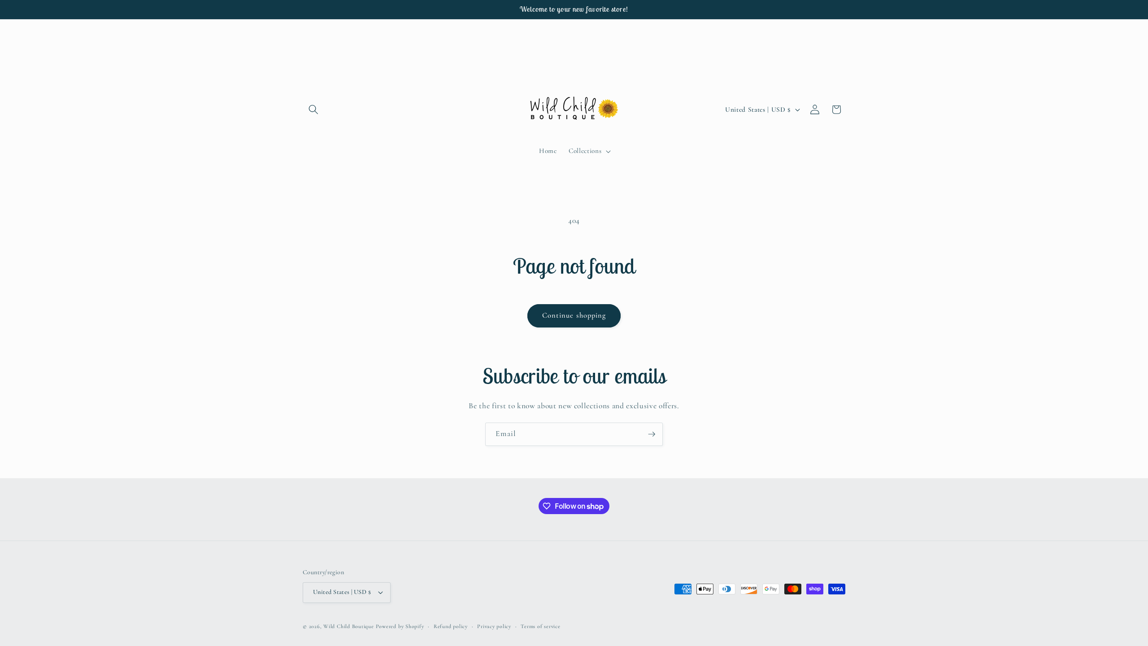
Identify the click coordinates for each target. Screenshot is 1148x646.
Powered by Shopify (400, 626)
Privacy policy (494, 626)
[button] (313, 109)
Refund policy (451, 626)
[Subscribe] (651, 434)
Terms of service (540, 626)
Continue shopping (574, 315)
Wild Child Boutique (348, 626)
